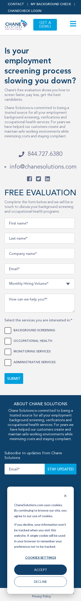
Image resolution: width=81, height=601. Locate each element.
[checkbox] (39, 346)
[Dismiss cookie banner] (65, 496)
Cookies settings (40, 557)
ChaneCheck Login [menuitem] (24, 11)
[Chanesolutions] (30, 179)
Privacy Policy (41, 596)
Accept (40, 570)
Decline (40, 581)
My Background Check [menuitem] (51, 4)
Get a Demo (45, 25)
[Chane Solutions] (39, 179)
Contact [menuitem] (16, 4)
